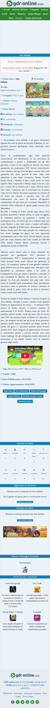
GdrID (6, 374)
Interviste (22, 577)
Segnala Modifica (14, 396)
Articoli (15, 577)
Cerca (19, 18)
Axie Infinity (18, 114)
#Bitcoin (28, 369)
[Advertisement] (25, 36)
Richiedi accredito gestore (25, 502)
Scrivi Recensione (22, 391)
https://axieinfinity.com (10, 90)
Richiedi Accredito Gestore (32, 396)
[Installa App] (28, 703)
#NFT (21, 369)
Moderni (21, 14)
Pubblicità (7, 693)
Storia (12, 14)
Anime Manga (34, 14)
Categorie (34, 9)
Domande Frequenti (32, 693)
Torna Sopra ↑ (29, 696)
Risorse (33, 577)
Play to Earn (18, 95)
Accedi (6, 9)
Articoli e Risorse (20, 9)
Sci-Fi (4, 14)
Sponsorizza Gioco (25, 401)
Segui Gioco (8, 391)
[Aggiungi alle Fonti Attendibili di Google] (32, 703)
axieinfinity (11, 119)
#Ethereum (36, 369)
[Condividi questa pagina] (37, 703)
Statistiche (18, 693)
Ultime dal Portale (33, 18)
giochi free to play (19, 685)
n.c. (43, 478)
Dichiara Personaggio (38, 391)
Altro (10, 18)
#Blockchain (13, 369)
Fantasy (44, 9)
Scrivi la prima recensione (25, 520)
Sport (45, 14)
